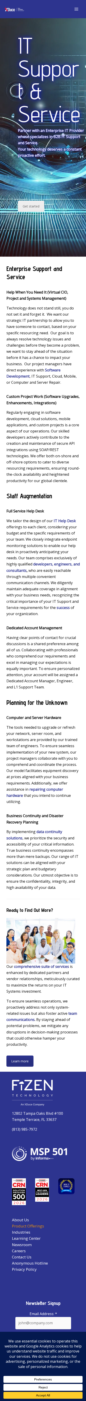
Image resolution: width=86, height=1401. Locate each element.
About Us (20, 1219)
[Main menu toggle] (76, 9)
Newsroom (22, 1244)
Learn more (20, 1061)
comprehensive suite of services (41, 966)
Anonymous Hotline (30, 1263)
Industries (21, 1232)
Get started (31, 206)
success (63, 607)
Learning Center (26, 1238)
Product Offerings (28, 1226)
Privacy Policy (24, 1269)
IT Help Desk (65, 520)
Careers (19, 1250)
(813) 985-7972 (24, 1129)
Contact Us (21, 1257)
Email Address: (43, 1313)
